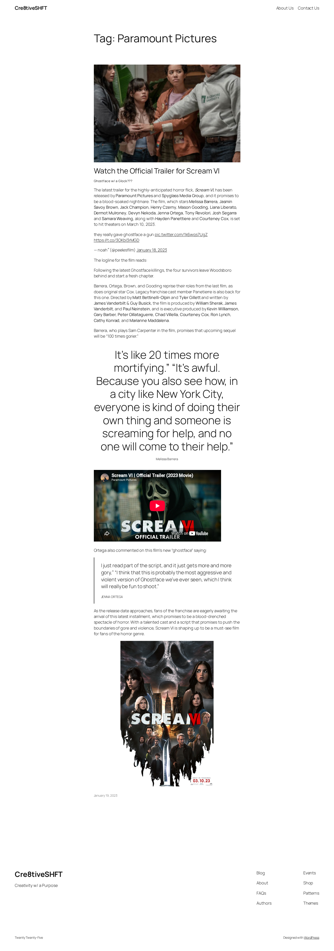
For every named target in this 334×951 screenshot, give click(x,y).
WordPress (311, 937)
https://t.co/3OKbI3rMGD (117, 240)
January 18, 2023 (152, 250)
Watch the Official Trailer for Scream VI (156, 171)
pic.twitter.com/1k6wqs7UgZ (181, 234)
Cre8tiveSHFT (31, 8)
